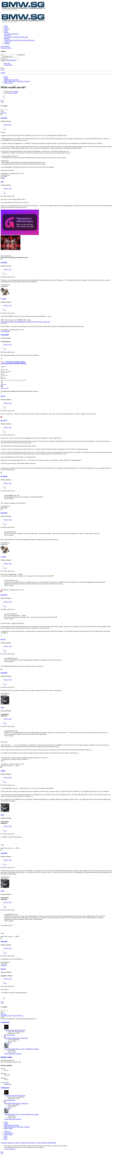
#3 (5, 274)
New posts (7, 34)
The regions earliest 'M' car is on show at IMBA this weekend (21, 1049)
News (6, 26)
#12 (5, 651)
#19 (5, 953)
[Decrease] (7, 109)
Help (5, 1136)
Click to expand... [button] (9, 498)
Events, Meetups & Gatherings (12, 1053)
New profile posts (15, 37)
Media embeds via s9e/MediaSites (46, 1142)
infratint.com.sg (3, 384)
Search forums (15, 34)
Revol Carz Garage (9, 1035)
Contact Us (7, 41)
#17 (5, 864)
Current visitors (8, 40)
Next (2, 100)
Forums (6, 32)
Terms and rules (8, 1133)
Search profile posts (28, 40)
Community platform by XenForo (18, 1142)
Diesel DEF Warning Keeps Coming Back (16, 1038)
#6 (5, 407)
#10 (5, 568)
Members (6, 38)
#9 (5, 524)
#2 (5, 193)
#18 (5, 907)
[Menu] (1, 12)
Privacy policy (8, 1134)
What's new (7, 35)
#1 (5, 129)
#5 (5, 349)
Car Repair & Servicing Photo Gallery (15, 1030)
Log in (2, 69)
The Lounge (7, 1043)
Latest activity (25, 37)
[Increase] (5, 109)
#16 (5, 831)
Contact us (7, 1131)
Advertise (7, 43)
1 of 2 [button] (2, 102)
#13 (5, 684)
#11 (5, 606)
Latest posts (5, 1022)
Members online (6, 1057)
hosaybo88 (15, 91)
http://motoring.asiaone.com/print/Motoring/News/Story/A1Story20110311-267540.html (25, 321)
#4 (5, 310)
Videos (6, 27)
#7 (5, 432)
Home (6, 30)
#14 (5, 723)
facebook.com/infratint (5, 388)
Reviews (6, 29)
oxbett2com (7, 1084)
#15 (5, 782)
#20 (5, 983)
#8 (5, 488)
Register (3, 72)
